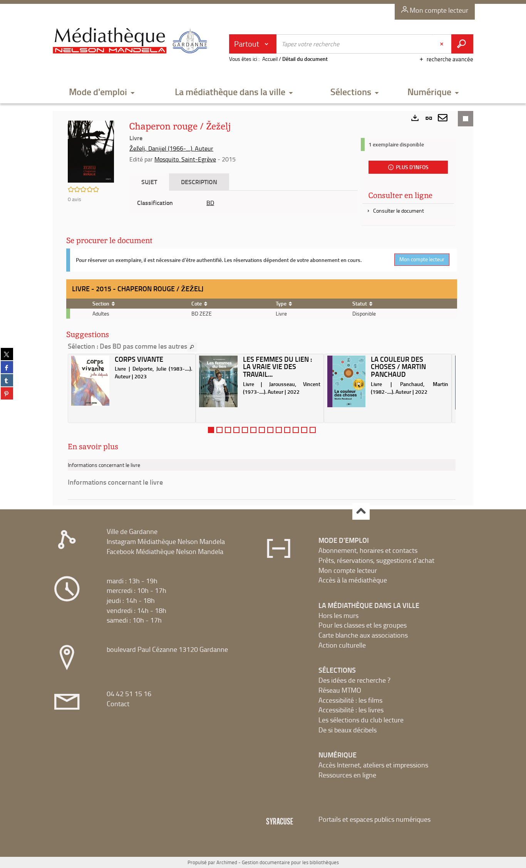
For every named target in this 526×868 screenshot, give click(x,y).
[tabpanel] (243, 202)
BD (210, 202)
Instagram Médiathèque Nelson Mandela (166, 541)
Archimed (226, 862)
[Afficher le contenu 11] (296, 430)
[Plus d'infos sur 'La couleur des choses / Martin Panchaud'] (346, 381)
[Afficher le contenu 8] (270, 430)
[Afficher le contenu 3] (228, 430)
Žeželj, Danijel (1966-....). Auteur (171, 148)
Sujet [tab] (149, 181)
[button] (102, 92)
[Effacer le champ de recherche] (442, 44)
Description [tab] (199, 181)
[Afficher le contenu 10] (287, 430)
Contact (118, 703)
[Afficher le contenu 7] (262, 430)
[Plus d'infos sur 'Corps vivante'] (90, 381)
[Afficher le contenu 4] (236, 430)
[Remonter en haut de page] (361, 511)
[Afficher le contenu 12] (304, 430)
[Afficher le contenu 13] (313, 430)
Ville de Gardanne (132, 531)
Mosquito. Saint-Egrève (185, 159)
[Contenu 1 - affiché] (211, 430)
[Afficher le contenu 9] (279, 430)
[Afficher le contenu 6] (253, 430)
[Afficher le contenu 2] (219, 430)
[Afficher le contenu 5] (245, 430)
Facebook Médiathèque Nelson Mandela (165, 551)
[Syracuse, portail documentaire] (132, 40)
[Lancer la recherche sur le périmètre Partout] (462, 44)
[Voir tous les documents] (192, 347)
